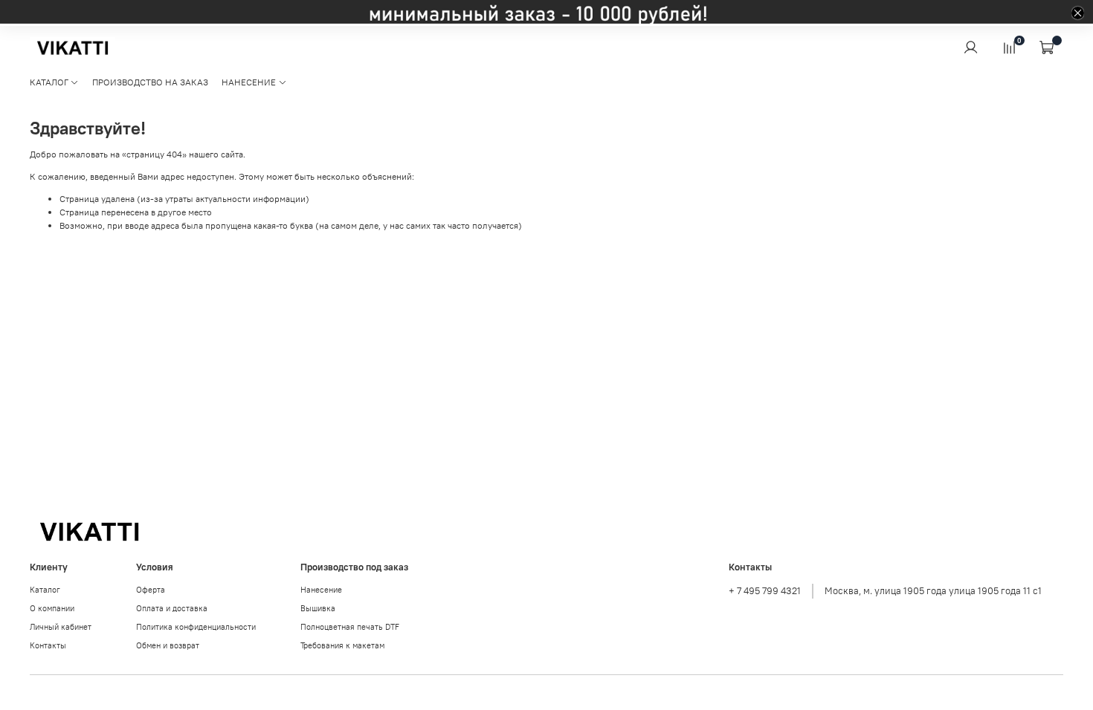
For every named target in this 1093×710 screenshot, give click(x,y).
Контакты (48, 645)
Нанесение (321, 589)
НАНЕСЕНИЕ (249, 82)
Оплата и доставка (171, 608)
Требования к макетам (342, 645)
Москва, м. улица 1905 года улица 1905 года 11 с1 (933, 590)
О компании (52, 608)
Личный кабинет (60, 627)
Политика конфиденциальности (196, 627)
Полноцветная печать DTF (349, 627)
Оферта (150, 589)
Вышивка (317, 608)
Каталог (45, 589)
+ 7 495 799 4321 (765, 590)
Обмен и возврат (167, 645)
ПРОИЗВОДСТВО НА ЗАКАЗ (150, 82)
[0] (1009, 47)
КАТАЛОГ (49, 82)
